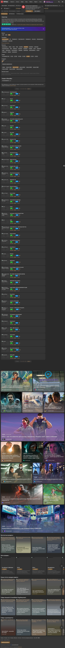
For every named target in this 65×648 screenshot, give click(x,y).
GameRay (21, 46)
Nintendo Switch (40, 39)
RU (39, 637)
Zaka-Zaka (36, 46)
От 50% (28, 56)
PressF (38, 50)
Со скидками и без (5, 56)
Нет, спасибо (37, 11)
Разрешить (29, 11)
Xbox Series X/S (21, 39)
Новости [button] (12, 1)
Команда (11, 637)
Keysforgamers (14, 50)
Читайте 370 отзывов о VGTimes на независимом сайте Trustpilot (30, 24)
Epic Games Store (5, 48)
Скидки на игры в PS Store (34, 73)
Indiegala (30, 48)
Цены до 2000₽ (19, 69)
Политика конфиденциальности (27, 637)
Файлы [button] (31, 1)
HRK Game (20, 48)
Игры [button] (26, 1)
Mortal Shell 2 (12, 5)
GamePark (31, 46)
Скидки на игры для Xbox (6, 74)
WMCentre (15, 48)
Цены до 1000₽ (5, 69)
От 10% (15, 56)
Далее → (29, 88)
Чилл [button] (40, 1)
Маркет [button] (35, 1)
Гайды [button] (22, 1)
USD (6, 34)
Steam (10, 46)
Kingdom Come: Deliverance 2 (52, 5)
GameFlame (26, 50)
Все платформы (12, 11)
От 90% (36, 56)
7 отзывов (18, 95)
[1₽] (2, 61)
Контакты (19, 637)
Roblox (61, 5)
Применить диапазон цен (7, 64)
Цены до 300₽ (22, 67)
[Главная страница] (4, 2)
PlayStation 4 (28, 39)
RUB (9, 34)
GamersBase (8, 50)
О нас (9, 637)
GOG (11, 48)
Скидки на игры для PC (6, 73)
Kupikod (9, 52)
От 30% (24, 56)
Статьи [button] (17, 1)
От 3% (12, 56)
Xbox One (33, 39)
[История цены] (19, 93)
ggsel (3, 50)
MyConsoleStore (32, 50)
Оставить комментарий (7, 389)
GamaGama (4, 52)
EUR (3, 34)
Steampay (20, 50)
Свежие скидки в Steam (15, 73)
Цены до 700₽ (35, 67)
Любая (3, 67)
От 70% (32, 56)
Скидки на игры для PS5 (24, 73)
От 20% (19, 56)
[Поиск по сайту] (59, 2)
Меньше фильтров (5, 43)
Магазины (12, 13)
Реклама (5, 637)
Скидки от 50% (20, 11)
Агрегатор (6, 11)
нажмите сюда (13, 85)
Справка (2, 637)
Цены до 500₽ (29, 67)
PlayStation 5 (14, 39)
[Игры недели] (62, 5)
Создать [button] (7, 8)
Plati (17, 46)
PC (10, 39)
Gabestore (39, 48)
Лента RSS (36, 637)
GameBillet (25, 48)
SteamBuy (26, 46)
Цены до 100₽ (8, 67)
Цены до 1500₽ (12, 69)
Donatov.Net (14, 52)
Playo (14, 46)
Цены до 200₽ (15, 67)
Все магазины (4, 46)
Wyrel (35, 48)
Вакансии (15, 637)
